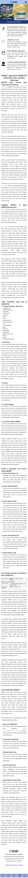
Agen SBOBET (4, 226)
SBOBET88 (3, 87)
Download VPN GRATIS (14, 22)
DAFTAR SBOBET (21, 18)
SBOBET (3, 209)
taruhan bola (4, 185)
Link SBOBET (17, 812)
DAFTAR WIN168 (7, 18)
